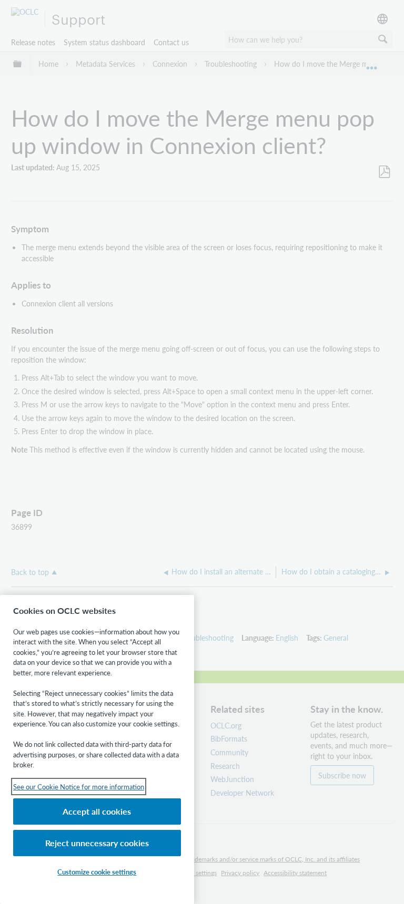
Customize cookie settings (96, 872)
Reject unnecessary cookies (97, 843)
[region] (97, 749)
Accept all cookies (97, 811)
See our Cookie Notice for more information (78, 787)
